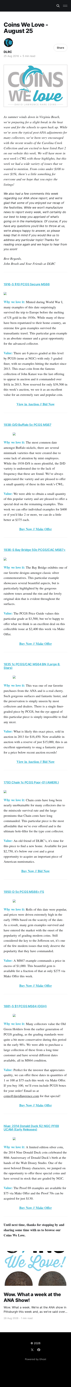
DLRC (8, 52)
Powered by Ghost (35, 1359)
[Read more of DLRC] (8, 42)
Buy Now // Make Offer (35, 529)
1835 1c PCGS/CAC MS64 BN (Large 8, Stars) (32, 666)
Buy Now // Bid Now (35, 871)
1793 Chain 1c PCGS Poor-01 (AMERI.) (31, 782)
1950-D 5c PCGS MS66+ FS (24, 892)
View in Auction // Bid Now (36, 404)
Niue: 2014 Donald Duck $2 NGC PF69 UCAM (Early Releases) (31, 1127)
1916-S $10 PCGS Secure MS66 (27, 284)
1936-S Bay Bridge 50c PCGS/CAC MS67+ (35, 550)
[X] (32, 1349)
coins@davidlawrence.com (21, 1096)
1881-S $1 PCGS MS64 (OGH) (25, 1006)
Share (60, 47)
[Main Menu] (65, 5)
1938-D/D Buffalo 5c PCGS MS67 (27, 425)
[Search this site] (58, 6)
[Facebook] (38, 1349)
